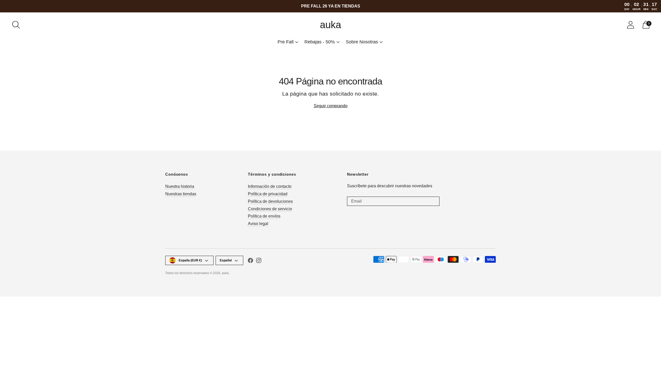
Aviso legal (258, 223)
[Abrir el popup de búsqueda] (16, 25)
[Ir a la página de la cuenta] (630, 25)
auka (225, 273)
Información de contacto (270, 186)
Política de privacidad (267, 194)
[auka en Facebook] (250, 261)
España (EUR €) (190, 260)
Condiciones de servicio (270, 209)
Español (226, 260)
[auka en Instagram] (259, 261)
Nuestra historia (179, 186)
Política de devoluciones (270, 201)
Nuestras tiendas (180, 194)
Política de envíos (264, 216)
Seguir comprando (331, 106)
